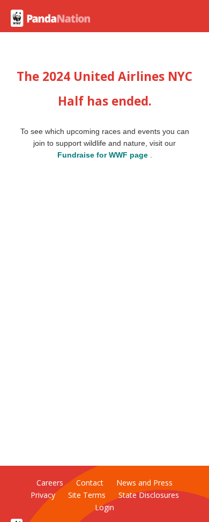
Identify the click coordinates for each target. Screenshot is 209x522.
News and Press (144, 483)
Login (104, 507)
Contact (89, 483)
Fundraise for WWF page (103, 155)
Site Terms (87, 495)
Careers (49, 483)
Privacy (43, 495)
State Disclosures (148, 495)
